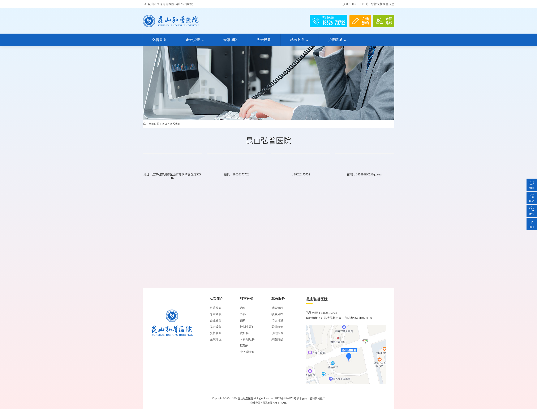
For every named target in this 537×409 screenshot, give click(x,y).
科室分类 (246, 298)
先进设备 (264, 40)
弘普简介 (216, 298)
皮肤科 (244, 333)
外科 (243, 314)
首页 (164, 123)
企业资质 (216, 320)
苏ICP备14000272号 (285, 398)
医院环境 (216, 339)
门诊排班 (277, 320)
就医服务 (299, 40)
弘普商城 (337, 40)
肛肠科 (244, 345)
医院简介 (216, 308)
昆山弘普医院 (245, 398)
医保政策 (277, 326)
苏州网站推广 (317, 398)
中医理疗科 (247, 352)
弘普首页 (159, 40)
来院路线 (277, 339)
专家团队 (230, 40)
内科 (243, 308)
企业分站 (255, 402)
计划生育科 (247, 326)
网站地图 (267, 402)
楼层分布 (277, 314)
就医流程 (277, 308)
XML (284, 402)
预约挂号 (277, 333)
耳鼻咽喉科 (247, 339)
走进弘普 (195, 40)
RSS (276, 402)
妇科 (243, 320)
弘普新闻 (216, 333)
